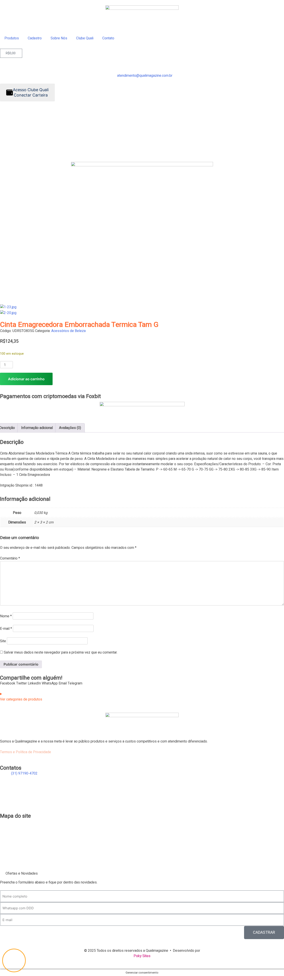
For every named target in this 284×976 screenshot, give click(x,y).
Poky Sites (142, 956)
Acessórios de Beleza (68, 331)
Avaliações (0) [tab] (70, 428)
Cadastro (35, 38)
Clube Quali (84, 38)
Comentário (10, 558)
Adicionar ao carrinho (26, 379)
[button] (7, 683)
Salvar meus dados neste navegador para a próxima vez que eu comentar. (60, 652)
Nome (6, 616)
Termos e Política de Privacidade (25, 752)
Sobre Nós (59, 38)
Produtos (11, 38)
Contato (108, 38)
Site (3, 641)
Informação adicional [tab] (37, 428)
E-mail (6, 628)
